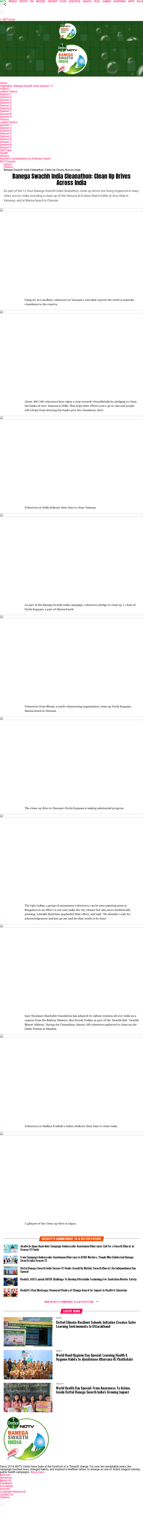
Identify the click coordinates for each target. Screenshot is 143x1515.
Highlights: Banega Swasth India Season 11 (26, 86)
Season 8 (6, 114)
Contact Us (6, 1494)
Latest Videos (8, 91)
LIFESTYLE (74, 1)
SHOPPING (119, 1)
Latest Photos (8, 122)
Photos (4, 119)
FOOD (63, 1)
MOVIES (40, 1)
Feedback (6, 1483)
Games (107, 1)
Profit (23, 1)
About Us (5, 1480)
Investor (5, 1489)
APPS (131, 1)
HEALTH (87, 1)
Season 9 (6, 116)
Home (3, 83)
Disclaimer (6, 1486)
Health (4, 153)
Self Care (5, 150)
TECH (97, 1)
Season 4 (6, 102)
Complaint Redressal (12, 1491)
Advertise (6, 1477)
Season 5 (6, 105)
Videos (4, 88)
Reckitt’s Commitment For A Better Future (25, 158)
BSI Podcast (7, 161)
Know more (37, 1472)
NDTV (3, 1)
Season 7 (6, 111)
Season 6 (6, 108)
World (13, 1)
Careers (5, 1497)
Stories (4, 155)
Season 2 (6, 97)
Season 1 (6, 94)
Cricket (52, 1)
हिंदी (32, 1)
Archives (5, 1475)
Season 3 (6, 100)
